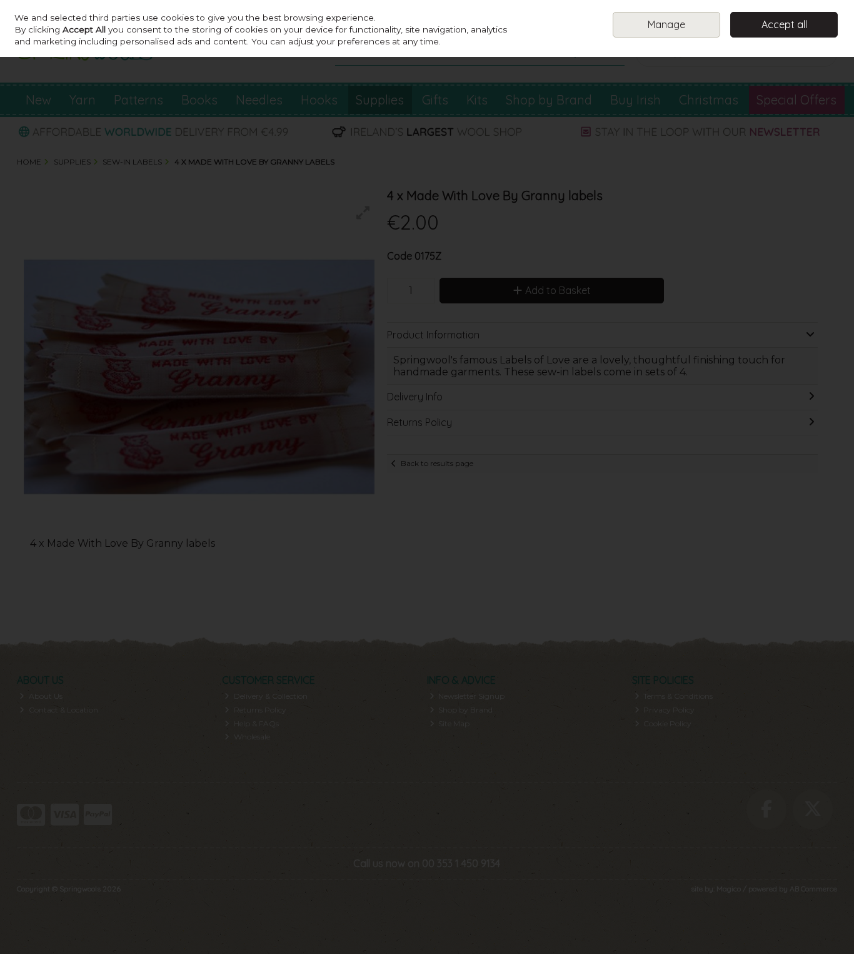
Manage (666, 24)
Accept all (784, 24)
